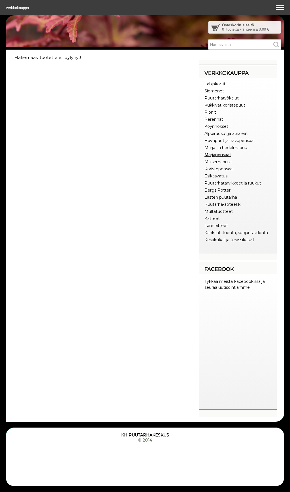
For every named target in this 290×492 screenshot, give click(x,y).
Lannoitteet (216, 225)
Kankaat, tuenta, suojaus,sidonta (236, 232)
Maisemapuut (218, 161)
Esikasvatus (215, 176)
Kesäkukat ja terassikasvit (229, 239)
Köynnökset (216, 126)
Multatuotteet (218, 211)
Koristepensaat (219, 168)
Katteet (212, 218)
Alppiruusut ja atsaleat (226, 133)
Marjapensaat (217, 154)
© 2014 (145, 440)
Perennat (213, 119)
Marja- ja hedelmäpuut (226, 147)
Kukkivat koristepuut (224, 105)
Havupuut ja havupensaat (229, 140)
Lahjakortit (214, 83)
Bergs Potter (217, 190)
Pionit (210, 112)
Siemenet (214, 91)
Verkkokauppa (18, 8)
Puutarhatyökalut (221, 98)
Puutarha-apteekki (222, 204)
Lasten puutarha (220, 197)
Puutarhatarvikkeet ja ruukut (232, 183)
